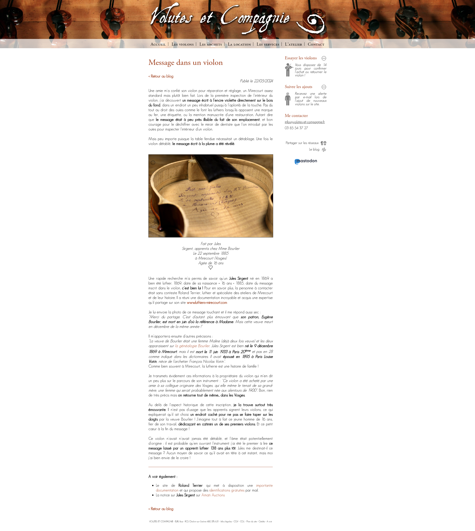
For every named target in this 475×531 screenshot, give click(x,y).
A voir (269, 521)
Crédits (262, 521)
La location (239, 44)
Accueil (158, 44)
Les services (268, 44)
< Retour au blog (160, 76)
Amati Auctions (213, 495)
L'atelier (293, 44)
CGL (242, 521)
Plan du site (251, 521)
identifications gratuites (226, 490)
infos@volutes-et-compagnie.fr (305, 122)
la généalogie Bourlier (192, 345)
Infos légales (226, 521)
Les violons (183, 44)
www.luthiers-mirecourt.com (207, 302)
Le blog (314, 149)
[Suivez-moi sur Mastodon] (306, 162)
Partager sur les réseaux (302, 143)
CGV (236, 521)
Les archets (210, 44)
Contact (316, 44)
